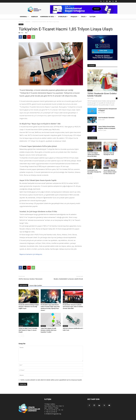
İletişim (92, 16)
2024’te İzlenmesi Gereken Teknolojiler (30, 279)
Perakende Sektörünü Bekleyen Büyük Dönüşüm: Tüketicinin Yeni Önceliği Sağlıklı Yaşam (29, 306)
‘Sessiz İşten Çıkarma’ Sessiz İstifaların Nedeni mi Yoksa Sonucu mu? (109, 172)
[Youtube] (116, 1)
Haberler (34, 16)
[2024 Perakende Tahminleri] (92, 120)
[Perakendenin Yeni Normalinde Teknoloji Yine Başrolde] (94, 164)
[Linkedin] (110, 1)
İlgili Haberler (23, 285)
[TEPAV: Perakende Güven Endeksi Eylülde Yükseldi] (102, 80)
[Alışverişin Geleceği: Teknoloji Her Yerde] (110, 146)
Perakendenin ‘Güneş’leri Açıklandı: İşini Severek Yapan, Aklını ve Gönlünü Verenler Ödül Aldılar (73, 306)
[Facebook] (103, 1)
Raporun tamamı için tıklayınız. (31, 254)
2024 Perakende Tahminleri (106, 117)
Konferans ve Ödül (47, 16)
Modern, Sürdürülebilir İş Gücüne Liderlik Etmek (68, 279)
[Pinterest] (29, 37)
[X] (113, 1)
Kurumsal (23, 16)
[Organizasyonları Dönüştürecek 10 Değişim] (92, 111)
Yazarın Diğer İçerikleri (35, 285)
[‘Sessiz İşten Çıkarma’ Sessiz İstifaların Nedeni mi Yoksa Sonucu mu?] (110, 164)
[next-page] (23, 336)
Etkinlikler (62, 16)
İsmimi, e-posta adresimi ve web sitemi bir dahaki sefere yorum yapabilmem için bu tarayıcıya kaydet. (51, 380)
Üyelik (83, 16)
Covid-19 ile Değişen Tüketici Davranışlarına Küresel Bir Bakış (93, 154)
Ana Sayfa (21, 21)
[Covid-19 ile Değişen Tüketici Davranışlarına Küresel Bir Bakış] (94, 146)
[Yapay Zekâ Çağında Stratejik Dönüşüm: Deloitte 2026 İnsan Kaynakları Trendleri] (51, 320)
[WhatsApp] (33, 37)
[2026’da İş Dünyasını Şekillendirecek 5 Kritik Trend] (73, 320)
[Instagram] (106, 1)
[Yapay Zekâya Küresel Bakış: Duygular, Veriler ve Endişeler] (92, 129)
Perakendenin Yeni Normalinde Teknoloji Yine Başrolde (94, 172)
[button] (101, 1)
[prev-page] (20, 336)
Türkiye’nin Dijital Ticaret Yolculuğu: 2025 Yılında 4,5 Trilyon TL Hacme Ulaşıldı (28, 330)
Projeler (74, 16)
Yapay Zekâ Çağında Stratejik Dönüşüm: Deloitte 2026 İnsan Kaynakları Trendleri (48, 330)
